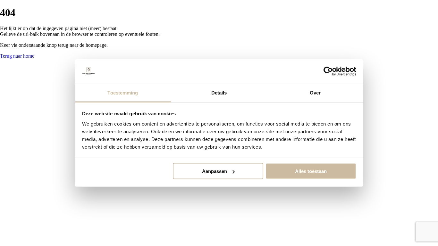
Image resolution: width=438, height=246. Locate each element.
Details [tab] (219, 92)
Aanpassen (214, 171)
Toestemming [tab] (122, 92)
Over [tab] (315, 92)
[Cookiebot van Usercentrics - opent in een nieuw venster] (328, 71)
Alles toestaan (311, 171)
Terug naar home (17, 56)
